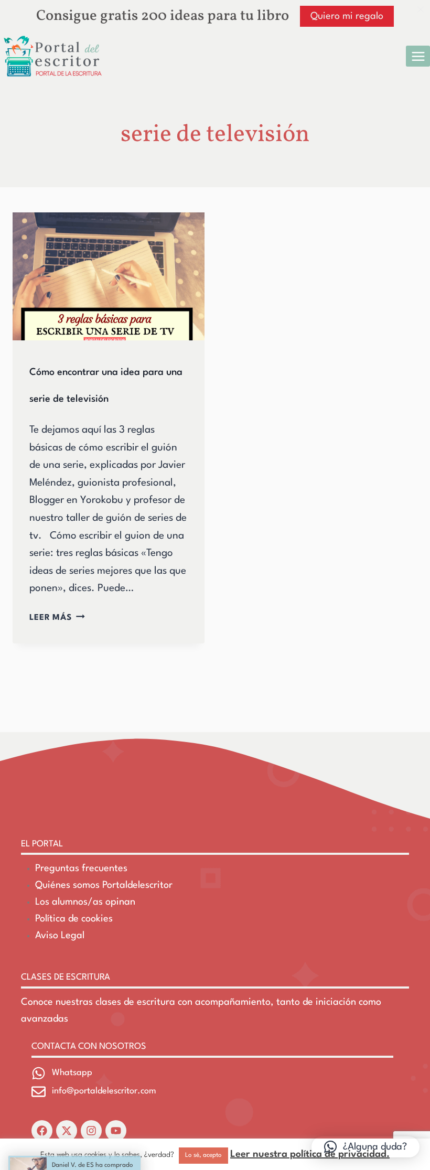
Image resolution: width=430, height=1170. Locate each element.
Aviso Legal (59, 935)
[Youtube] (115, 1130)
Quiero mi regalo (346, 16)
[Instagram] (91, 1130)
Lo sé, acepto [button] (203, 1155)
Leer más (57, 618)
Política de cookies (74, 919)
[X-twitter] (66, 1130)
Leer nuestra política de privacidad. (310, 1154)
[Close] (420, 9)
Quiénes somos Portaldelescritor (104, 885)
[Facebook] (41, 1130)
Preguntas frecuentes (81, 868)
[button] (365, 1146)
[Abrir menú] (418, 56)
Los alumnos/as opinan (85, 902)
